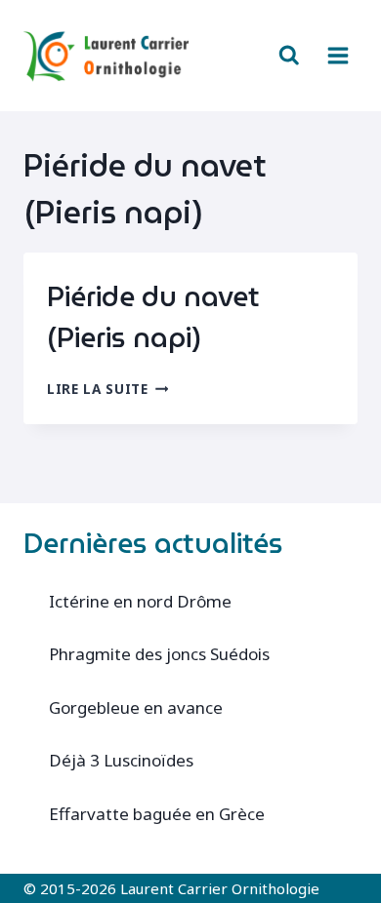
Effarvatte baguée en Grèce (157, 814)
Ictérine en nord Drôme (140, 601)
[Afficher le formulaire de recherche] (289, 55)
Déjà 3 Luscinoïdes (121, 760)
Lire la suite (107, 388)
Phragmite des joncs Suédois (159, 654)
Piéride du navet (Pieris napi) (153, 317)
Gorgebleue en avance (136, 707)
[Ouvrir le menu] (338, 55)
